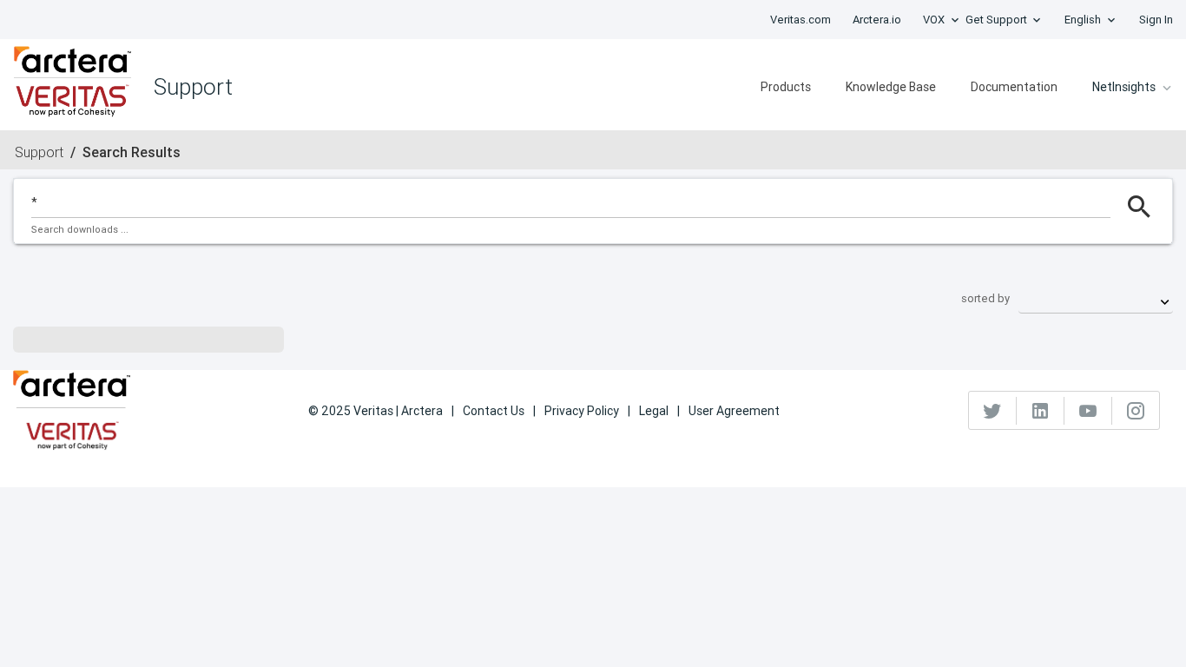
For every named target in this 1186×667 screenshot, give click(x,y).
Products (786, 87)
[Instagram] (1135, 411)
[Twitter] (993, 411)
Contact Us (493, 411)
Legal (654, 411)
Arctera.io (877, 19)
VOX (934, 19)
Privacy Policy (581, 411)
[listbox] (1095, 298)
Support (39, 152)
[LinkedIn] (1040, 411)
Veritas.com (800, 19)
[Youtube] (1088, 411)
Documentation (1014, 87)
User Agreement (734, 411)
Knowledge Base (891, 87)
